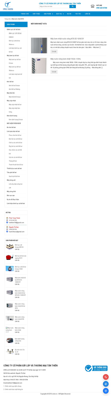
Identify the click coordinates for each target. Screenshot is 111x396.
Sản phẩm (47, 14)
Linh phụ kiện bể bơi (13, 131)
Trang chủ (25, 14)
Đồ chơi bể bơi (11, 127)
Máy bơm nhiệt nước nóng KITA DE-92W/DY (67, 39)
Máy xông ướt (11, 180)
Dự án (69, 14)
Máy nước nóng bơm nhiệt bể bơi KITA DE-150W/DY (20, 293)
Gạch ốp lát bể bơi (14, 176)
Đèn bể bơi (10, 81)
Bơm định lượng (12, 116)
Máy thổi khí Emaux (14, 97)
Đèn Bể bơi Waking (14, 89)
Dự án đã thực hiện (13, 199)
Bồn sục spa (11, 195)
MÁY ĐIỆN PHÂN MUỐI (14, 123)
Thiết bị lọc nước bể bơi (14, 168)
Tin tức (78, 14)
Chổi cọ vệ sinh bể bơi (15, 142)
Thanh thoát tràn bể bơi (16, 165)
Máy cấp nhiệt (11, 101)
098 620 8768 (101, 8)
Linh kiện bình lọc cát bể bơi (16, 203)
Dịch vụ (59, 14)
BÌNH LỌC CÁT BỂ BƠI (13, 29)
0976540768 (13, 220)
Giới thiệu (36, 14)
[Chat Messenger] (106, 391)
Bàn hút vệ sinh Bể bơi (15, 139)
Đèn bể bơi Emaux (14, 85)
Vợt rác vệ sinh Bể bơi (15, 157)
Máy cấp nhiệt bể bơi (15, 104)
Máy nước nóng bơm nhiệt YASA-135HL (66, 59)
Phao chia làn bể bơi (15, 135)
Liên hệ (87, 14)
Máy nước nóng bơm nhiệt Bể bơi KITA (20, 306)
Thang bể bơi (13, 161)
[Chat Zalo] (106, 384)
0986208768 (13, 229)
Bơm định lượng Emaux (16, 119)
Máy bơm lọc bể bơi (13, 55)
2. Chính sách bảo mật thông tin (13, 389)
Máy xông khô (11, 191)
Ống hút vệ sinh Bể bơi (15, 146)
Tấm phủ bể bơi (11, 172)
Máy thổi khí (11, 93)
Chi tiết (54, 51)
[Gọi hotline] (106, 377)
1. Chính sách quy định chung (12, 386)
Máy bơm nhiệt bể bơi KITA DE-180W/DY (20, 280)
